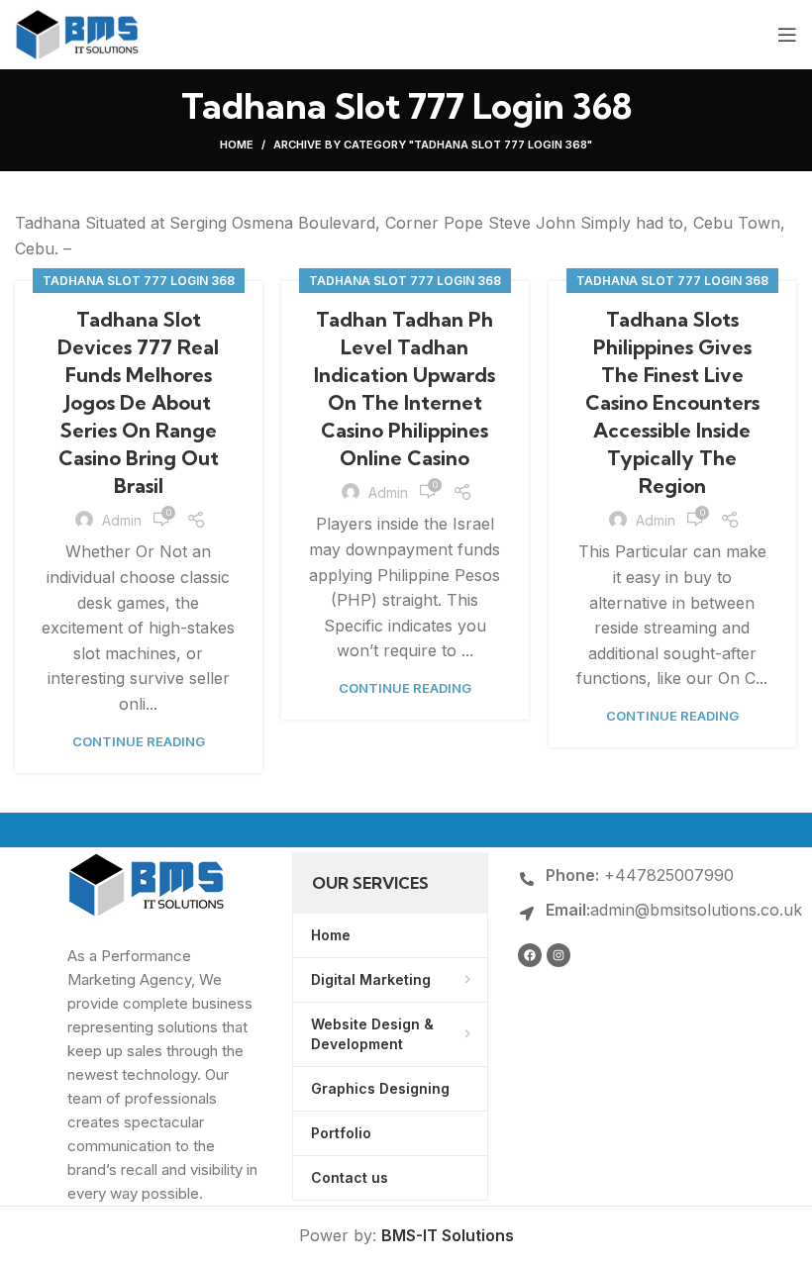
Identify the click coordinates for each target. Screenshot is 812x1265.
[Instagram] (558, 955)
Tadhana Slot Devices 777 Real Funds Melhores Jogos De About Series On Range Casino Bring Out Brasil (138, 402)
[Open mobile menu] (787, 34)
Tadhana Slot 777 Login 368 (139, 280)
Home (237, 144)
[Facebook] (530, 955)
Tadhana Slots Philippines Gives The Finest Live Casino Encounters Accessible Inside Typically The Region (672, 402)
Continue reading (138, 741)
